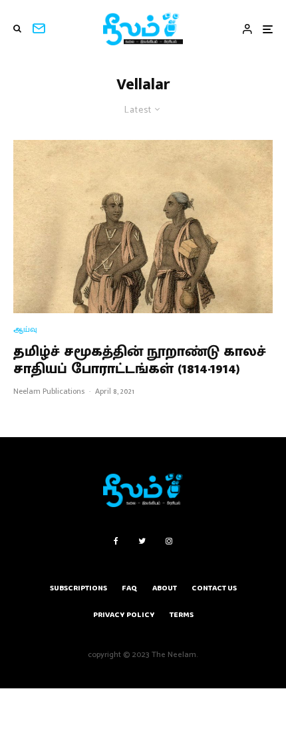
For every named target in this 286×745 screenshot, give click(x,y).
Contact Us (214, 588)
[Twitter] (142, 541)
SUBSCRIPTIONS (78, 588)
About (164, 588)
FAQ (130, 588)
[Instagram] (169, 541)
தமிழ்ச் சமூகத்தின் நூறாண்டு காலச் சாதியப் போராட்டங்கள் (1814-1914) (139, 360)
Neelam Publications (48, 391)
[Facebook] (116, 541)
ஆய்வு (25, 329)
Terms (182, 614)
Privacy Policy (124, 614)
